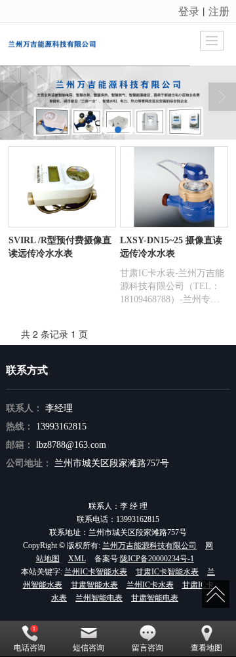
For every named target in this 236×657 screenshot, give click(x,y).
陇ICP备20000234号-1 (157, 558)
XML (77, 558)
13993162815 (61, 426)
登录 (188, 10)
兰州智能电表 (99, 598)
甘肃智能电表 (154, 598)
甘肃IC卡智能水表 (167, 571)
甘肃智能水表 (94, 584)
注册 (218, 10)
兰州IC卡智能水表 (95, 571)
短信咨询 (88, 647)
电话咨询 (29, 647)
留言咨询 (147, 647)
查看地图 (206, 647)
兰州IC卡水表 (150, 584)
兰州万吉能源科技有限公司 (149, 545)
